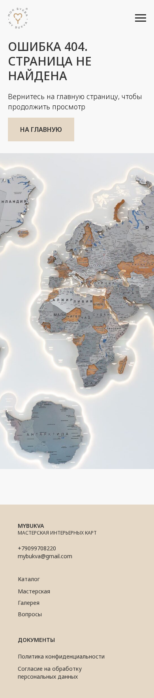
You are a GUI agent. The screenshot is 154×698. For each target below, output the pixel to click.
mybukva (31, 525)
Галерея (28, 602)
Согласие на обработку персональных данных (50, 672)
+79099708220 (37, 548)
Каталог (29, 579)
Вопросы (30, 614)
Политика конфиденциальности (61, 656)
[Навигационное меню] (140, 18)
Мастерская (34, 591)
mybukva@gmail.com (45, 556)
